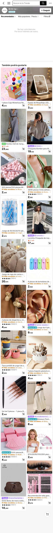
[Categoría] (8, 3)
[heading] (23, 9)
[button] (3, 3)
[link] (5, 10)
